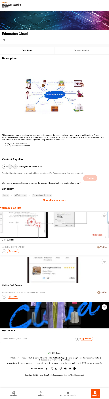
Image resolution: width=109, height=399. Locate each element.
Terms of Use (12, 363)
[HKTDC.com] (54, 353)
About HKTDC (27, 358)
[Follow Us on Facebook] (47, 368)
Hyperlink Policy (42, 363)
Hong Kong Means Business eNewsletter (83, 358)
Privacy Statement (26, 363)
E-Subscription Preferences (49, 360)
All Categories (20, 195)
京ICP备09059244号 (67, 363)
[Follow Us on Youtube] (70, 368)
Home (5, 195)
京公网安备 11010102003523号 (90, 363)
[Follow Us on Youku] (74, 368)
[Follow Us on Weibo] (61, 368)
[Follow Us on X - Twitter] (52, 368)
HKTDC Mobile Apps (57, 358)
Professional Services (42, 195)
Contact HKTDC (41, 358)
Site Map (54, 363)
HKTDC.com (14, 358)
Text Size (66, 360)
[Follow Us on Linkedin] (56, 368)
